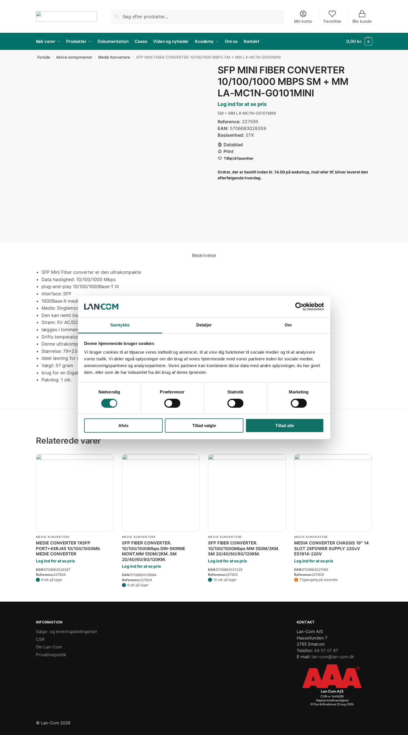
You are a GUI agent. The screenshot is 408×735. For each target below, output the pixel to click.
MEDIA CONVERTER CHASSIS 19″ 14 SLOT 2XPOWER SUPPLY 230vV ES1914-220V (331, 548)
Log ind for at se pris (242, 104)
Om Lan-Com (49, 647)
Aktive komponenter (74, 57)
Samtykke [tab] (120, 325)
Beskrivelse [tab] (204, 255)
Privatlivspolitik (51, 654)
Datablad (233, 144)
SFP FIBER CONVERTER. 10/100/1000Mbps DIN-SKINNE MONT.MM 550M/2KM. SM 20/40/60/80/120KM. (153, 551)
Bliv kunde (362, 21)
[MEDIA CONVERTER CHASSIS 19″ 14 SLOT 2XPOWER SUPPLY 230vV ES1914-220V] (333, 490)
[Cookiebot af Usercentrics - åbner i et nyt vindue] (299, 306)
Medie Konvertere (114, 57)
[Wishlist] (105, 462)
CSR (40, 639)
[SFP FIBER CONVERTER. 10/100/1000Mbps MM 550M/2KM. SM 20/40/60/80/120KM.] (246, 492)
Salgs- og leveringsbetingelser (66, 631)
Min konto (303, 21)
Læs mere (74, 590)
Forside (43, 57)
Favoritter (332, 21)
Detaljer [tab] (204, 325)
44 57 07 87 (326, 650)
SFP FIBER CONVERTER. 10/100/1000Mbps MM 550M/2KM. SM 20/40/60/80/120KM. (243, 548)
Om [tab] (288, 325)
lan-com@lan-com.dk (333, 656)
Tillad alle (284, 425)
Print (228, 151)
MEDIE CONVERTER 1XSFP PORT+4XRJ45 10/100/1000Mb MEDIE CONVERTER (68, 548)
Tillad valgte (204, 425)
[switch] (172, 403)
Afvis (123, 425)
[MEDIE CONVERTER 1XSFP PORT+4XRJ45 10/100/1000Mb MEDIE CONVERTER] (74, 492)
